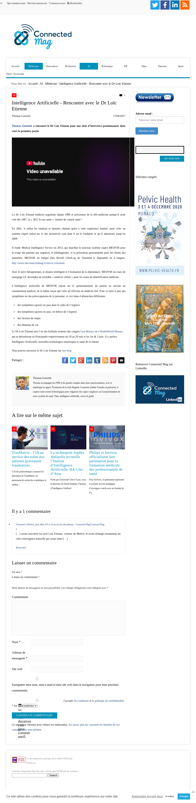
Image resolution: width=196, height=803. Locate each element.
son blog (66, 350)
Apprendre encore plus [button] (147, 796)
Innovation (52, 66)
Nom (16, 642)
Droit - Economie (15, 73)
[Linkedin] (175, 5)
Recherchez (75, 3)
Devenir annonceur (37, 3)
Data (144, 66)
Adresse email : (144, 113)
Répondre (21, 547)
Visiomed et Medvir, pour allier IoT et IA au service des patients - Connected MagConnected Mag (60, 524)
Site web (17, 669)
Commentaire (20, 597)
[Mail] (121, 362)
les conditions (81, 700)
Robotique (107, 66)
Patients (162, 66)
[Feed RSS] (184, 5)
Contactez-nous (57, 3)
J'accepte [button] (184, 796)
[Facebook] (165, 5)
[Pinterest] (113, 362)
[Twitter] (155, 5)
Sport (181, 66)
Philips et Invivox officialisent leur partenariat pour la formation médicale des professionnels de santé (105, 463)
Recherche (70, 66)
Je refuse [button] (169, 796)
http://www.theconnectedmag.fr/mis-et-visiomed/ (38, 263)
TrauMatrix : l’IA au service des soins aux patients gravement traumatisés (28, 458)
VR (125, 66)
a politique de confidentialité (108, 700)
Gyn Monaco (87, 331)
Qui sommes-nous (16, 3)
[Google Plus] (81, 362)
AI (89, 66)
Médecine (34, 66)
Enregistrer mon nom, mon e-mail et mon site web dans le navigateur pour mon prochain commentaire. (65, 687)
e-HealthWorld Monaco (110, 331)
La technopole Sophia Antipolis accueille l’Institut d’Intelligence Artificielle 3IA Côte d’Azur (67, 463)
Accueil (15, 66)
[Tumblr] (97, 362)
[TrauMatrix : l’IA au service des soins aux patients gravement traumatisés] (30, 448)
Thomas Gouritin (21, 116)
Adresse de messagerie (19, 655)
